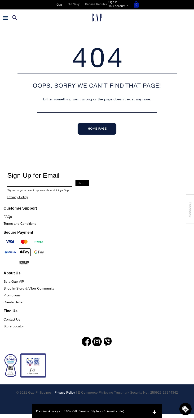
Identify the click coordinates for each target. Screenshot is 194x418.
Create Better (14, 302)
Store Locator (14, 326)
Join (82, 183)
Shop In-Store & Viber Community (29, 288)
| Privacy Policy (64, 392)
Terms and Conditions (20, 223)
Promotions (12, 295)
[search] (14, 17)
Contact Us (12, 319)
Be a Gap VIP (14, 281)
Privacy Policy (17, 197)
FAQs (8, 217)
